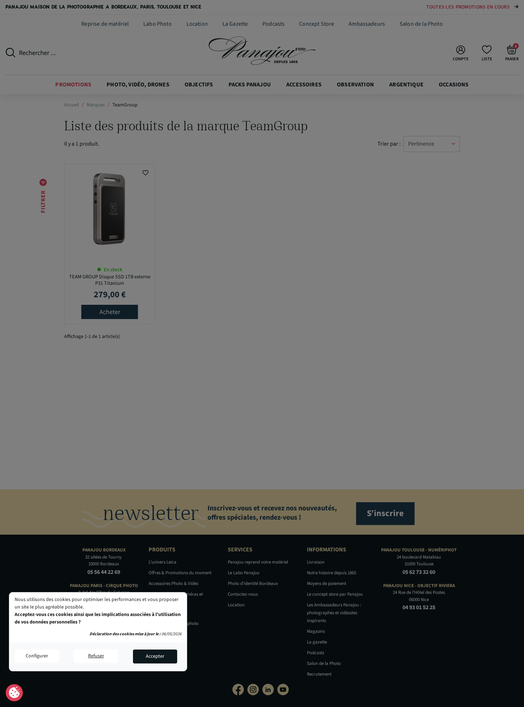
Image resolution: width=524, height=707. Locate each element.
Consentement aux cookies (14, 693)
